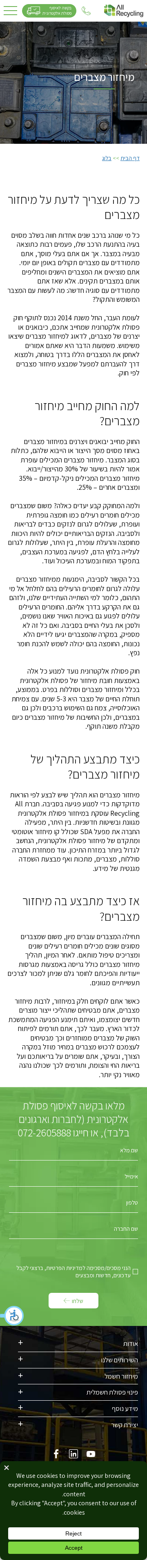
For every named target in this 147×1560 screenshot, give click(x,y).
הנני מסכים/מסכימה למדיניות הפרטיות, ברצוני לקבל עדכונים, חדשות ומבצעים (73, 1271)
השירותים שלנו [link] (119, 1359)
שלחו (77, 1301)
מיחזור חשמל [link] (121, 1376)
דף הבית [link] (130, 158)
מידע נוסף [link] (125, 1408)
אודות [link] (130, 1343)
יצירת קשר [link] (124, 1424)
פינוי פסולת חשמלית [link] (112, 1392)
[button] (12, 1316)
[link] (123, 10)
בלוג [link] (106, 158)
